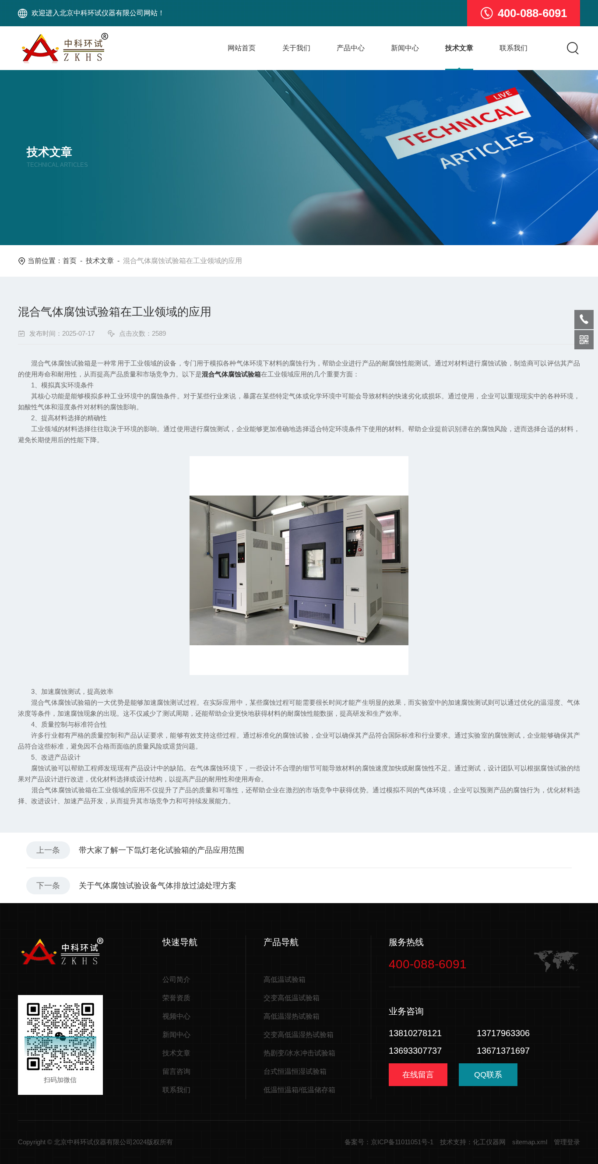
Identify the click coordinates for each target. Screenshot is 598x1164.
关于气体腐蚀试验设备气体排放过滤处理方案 (157, 885)
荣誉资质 (176, 998)
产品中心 (351, 48)
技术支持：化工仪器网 (473, 1142)
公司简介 (176, 979)
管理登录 (567, 1142)
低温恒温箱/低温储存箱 (299, 1090)
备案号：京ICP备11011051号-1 (389, 1142)
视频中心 (176, 1016)
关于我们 (296, 48)
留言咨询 (176, 1071)
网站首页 (242, 48)
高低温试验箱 (285, 979)
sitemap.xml (529, 1142)
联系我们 (514, 48)
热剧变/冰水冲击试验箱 (299, 1053)
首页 (70, 260)
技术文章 (459, 48)
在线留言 (418, 1074)
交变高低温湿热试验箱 (299, 1034)
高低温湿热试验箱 (292, 1016)
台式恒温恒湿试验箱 (295, 1071)
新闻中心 (405, 48)
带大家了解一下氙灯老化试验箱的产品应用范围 (161, 850)
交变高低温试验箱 (292, 998)
